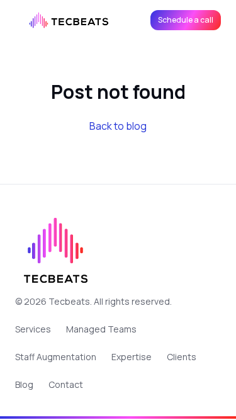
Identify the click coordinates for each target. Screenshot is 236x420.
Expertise (131, 357)
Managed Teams (101, 329)
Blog (24, 384)
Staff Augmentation (55, 357)
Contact (65, 384)
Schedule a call (185, 19)
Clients (181, 357)
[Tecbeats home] (70, 20)
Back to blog (118, 126)
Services (33, 329)
